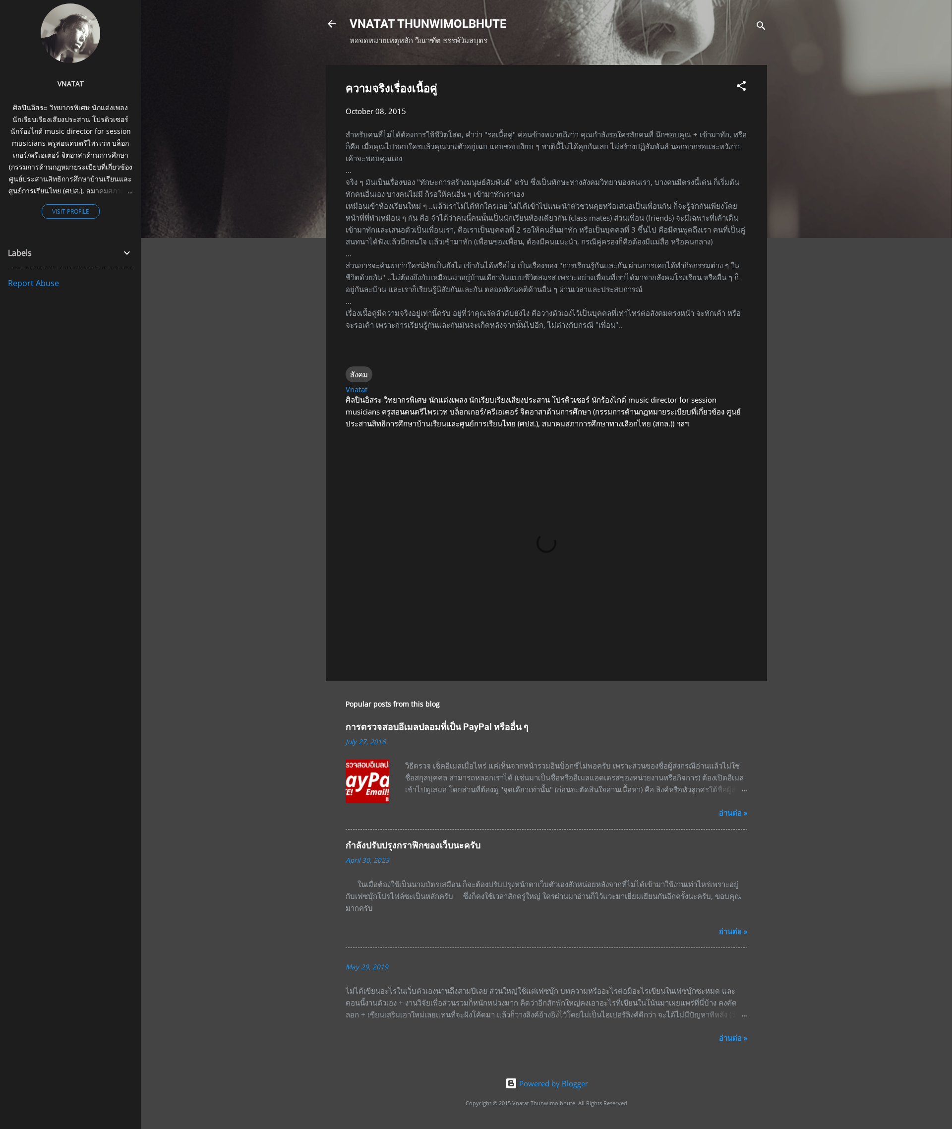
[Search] (761, 27)
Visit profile (70, 211)
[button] (741, 87)
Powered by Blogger (552, 1083)
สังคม (359, 374)
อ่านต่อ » (733, 813)
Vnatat (71, 83)
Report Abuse (33, 283)
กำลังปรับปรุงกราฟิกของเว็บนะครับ (413, 845)
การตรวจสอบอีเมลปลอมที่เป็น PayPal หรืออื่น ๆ (437, 726)
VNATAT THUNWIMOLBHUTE (428, 24)
